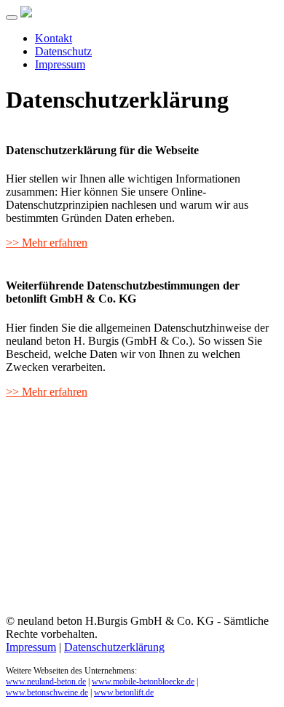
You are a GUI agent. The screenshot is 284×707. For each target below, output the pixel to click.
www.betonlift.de (124, 692)
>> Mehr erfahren (46, 242)
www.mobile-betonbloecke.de (143, 681)
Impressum (60, 64)
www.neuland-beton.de (46, 681)
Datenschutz (63, 51)
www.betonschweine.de (47, 692)
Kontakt (53, 38)
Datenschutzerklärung (114, 647)
